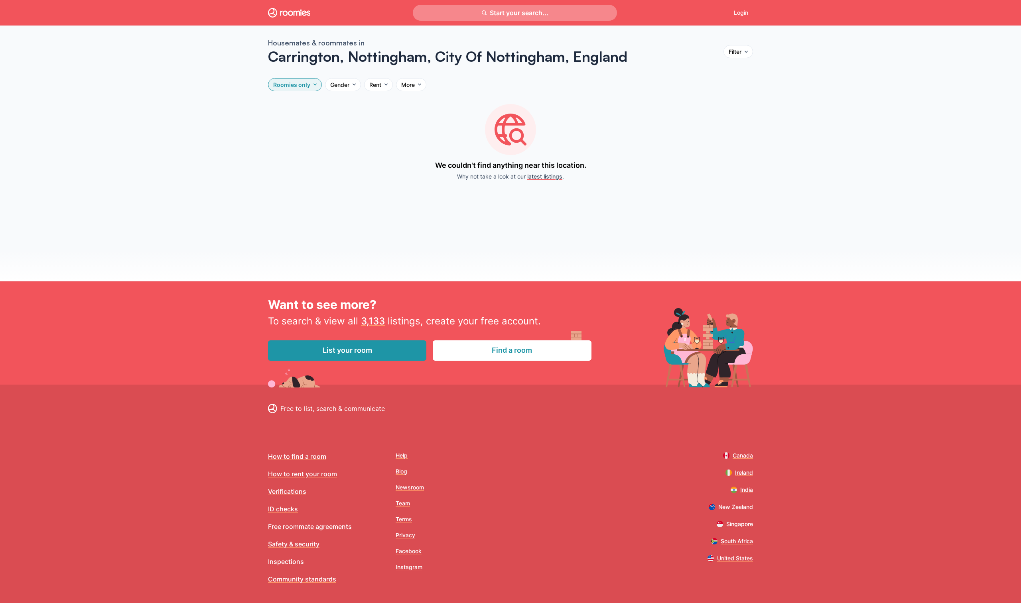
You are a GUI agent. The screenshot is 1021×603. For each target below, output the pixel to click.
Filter (735, 51)
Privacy (405, 535)
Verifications (287, 491)
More (408, 84)
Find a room (512, 350)
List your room (347, 350)
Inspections (286, 562)
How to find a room (297, 456)
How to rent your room (302, 474)
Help (402, 455)
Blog (401, 471)
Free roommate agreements (310, 526)
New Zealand (735, 506)
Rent (375, 84)
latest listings (544, 176)
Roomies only (291, 84)
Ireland (744, 472)
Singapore (739, 524)
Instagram (409, 567)
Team (403, 503)
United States (735, 558)
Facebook (409, 551)
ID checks (283, 509)
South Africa (737, 541)
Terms (404, 519)
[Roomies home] (289, 13)
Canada (743, 455)
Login (741, 12)
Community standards (302, 579)
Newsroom (410, 487)
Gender (339, 84)
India (746, 489)
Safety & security (293, 544)
